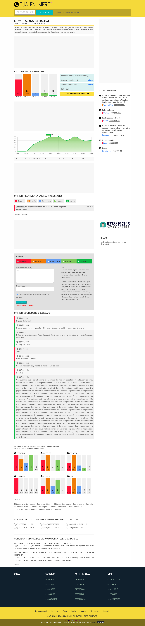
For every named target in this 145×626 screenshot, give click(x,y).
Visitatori (65, 611)
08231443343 (113, 589)
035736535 (79, 594)
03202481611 (80, 584)
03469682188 (50, 594)
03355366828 (24, 325)
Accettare (101, 622)
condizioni (36, 294)
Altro (93, 622)
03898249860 (24, 342)
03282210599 (50, 589)
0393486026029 (81, 599)
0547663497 (49, 579)
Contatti (105, 611)
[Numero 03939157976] (26, 470)
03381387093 (116, 113)
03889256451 (119, 105)
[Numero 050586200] (79, 493)
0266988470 (119, 135)
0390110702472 (114, 599)
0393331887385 (51, 584)
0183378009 (80, 589)
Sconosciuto (55, 261)
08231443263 (113, 584)
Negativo (23, 261)
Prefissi (73, 611)
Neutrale (68, 261)
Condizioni (82, 611)
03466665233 (24, 356)
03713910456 (24, 370)
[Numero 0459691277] (53, 470)
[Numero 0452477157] (53, 493)
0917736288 (112, 594)
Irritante (38, 261)
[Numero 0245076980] (26, 493)
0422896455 (117, 151)
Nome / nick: (20, 286)
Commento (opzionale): (24, 268)
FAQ (58, 611)
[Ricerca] (25, 11)
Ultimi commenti (94, 611)
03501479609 (114, 121)
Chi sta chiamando (41, 611)
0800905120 (23, 318)
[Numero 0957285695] (79, 470)
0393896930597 (114, 579)
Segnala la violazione (21, 214)
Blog (52, 611)
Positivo (83, 261)
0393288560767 (51, 599)
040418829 (79, 579)
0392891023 (113, 143)
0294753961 (23, 349)
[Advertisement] (54, 52)
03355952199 (24, 332)
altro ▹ (90, 80)
